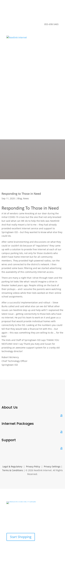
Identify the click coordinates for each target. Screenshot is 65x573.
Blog (19, 198)
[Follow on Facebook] (5, 396)
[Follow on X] (21, 396)
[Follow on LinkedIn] (13, 396)
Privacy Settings (52, 466)
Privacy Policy (33, 466)
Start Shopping (20, 537)
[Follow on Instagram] (29, 396)
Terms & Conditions (12, 470)
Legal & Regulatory (12, 466)
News (26, 198)
